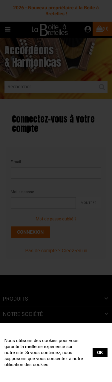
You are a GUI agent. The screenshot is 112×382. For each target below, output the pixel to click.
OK (100, 352)
